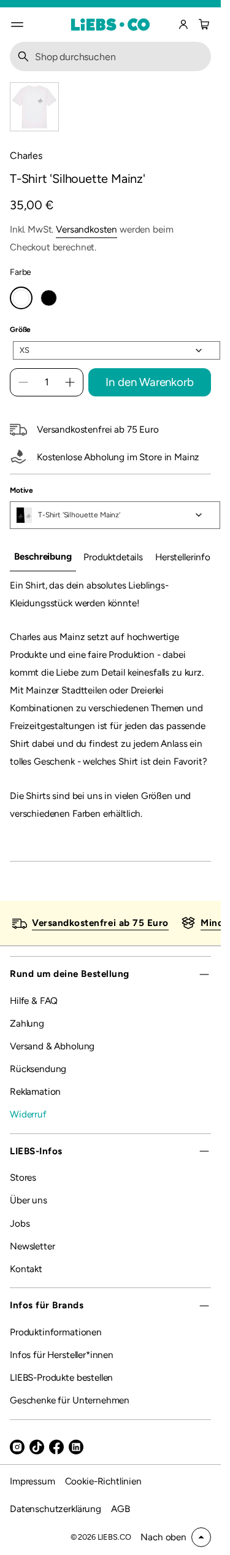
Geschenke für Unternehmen (69, 1400)
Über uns (28, 1200)
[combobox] (110, 56)
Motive (21, 490)
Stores (23, 1177)
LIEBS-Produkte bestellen (61, 1377)
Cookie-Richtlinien (103, 1481)
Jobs (19, 1223)
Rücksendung (38, 1069)
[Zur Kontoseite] (183, 24)
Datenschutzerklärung (55, 1508)
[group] (43, 557)
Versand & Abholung (52, 1046)
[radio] (21, 298)
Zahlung (27, 1023)
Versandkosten (86, 229)
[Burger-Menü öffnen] (17, 24)
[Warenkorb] (202, 24)
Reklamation (35, 1091)
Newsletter (32, 1246)
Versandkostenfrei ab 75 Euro (100, 922)
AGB (120, 1508)
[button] (202, 24)
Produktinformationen (56, 1332)
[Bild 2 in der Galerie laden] (34, 106)
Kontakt (26, 1269)
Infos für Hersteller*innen (61, 1354)
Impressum (32, 1481)
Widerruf (28, 1114)
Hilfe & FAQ (34, 1000)
